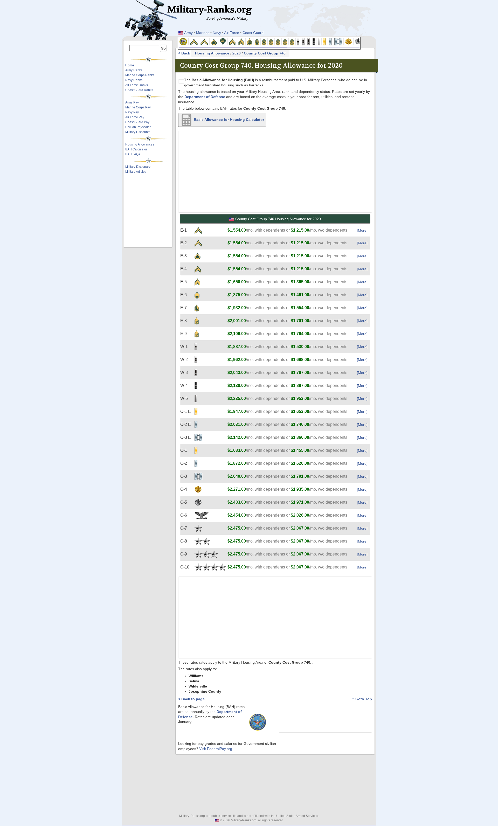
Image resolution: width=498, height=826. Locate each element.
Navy (217, 33)
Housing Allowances (139, 144)
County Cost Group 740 (265, 53)
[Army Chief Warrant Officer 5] (319, 41)
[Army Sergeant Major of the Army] (292, 41)
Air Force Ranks (136, 85)
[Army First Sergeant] (271, 41)
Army (188, 33)
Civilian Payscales (138, 127)
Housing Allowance (212, 53)
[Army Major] (349, 41)
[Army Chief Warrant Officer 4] (313, 41)
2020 (236, 53)
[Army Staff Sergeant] (249, 41)
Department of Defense (204, 97)
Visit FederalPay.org (215, 749)
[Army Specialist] (223, 41)
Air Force (231, 33)
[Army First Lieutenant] (330, 41)
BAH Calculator (136, 149)
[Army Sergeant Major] (278, 41)
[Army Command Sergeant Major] (285, 41)
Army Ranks (133, 70)
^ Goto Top (362, 699)
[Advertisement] (149, 188)
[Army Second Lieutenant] (324, 41)
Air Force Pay (134, 117)
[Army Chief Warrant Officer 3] (308, 41)
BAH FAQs (132, 154)
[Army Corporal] (232, 41)
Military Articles (135, 171)
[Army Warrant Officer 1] (298, 41)
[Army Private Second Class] (204, 41)
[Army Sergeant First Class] (257, 41)
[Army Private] (194, 41)
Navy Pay (132, 112)
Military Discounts (137, 132)
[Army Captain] (338, 41)
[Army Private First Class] (214, 41)
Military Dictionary (137, 167)
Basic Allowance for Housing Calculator (228, 119)
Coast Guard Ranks (139, 90)
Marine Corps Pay (138, 107)
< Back (184, 53)
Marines (202, 33)
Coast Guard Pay (137, 122)
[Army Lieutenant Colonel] (358, 41)
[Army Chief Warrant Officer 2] (303, 41)
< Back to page (191, 699)
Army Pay (132, 102)
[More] (362, 230)
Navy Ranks (133, 80)
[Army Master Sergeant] (264, 41)
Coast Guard (253, 33)
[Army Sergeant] (241, 41)
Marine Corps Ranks (139, 75)
